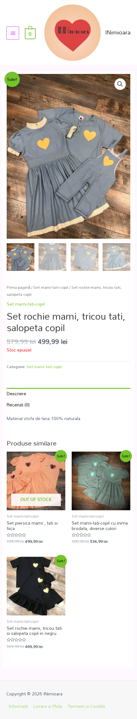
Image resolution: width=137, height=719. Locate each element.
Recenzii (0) (18, 404)
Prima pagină (18, 287)
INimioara (118, 32)
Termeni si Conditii (86, 706)
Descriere (16, 393)
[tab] (68, 393)
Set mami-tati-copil (50, 287)
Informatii (18, 706)
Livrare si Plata (47, 706)
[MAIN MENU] (12, 32)
